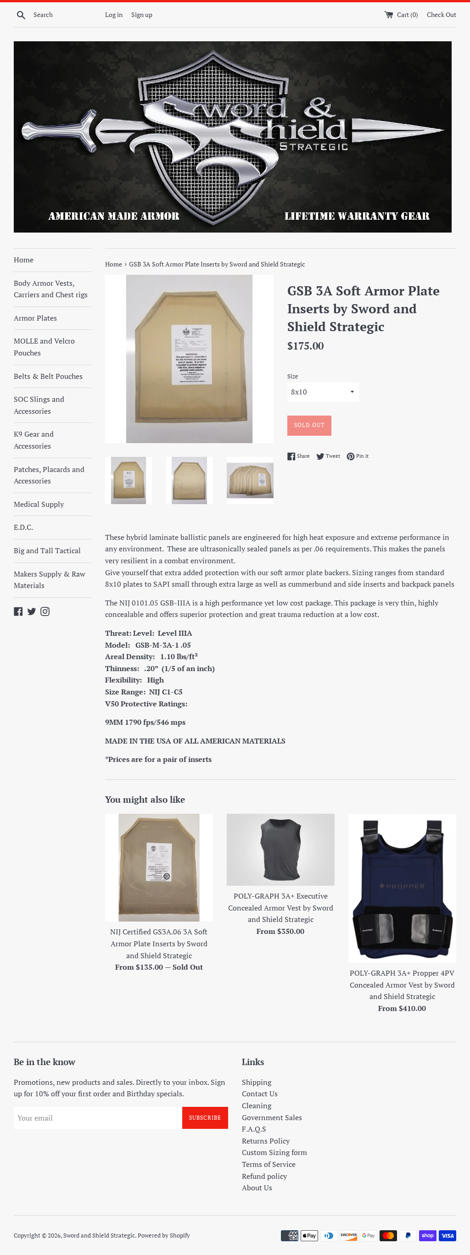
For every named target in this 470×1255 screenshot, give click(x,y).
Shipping (256, 1082)
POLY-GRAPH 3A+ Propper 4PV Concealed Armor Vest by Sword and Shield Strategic (402, 984)
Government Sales (272, 1117)
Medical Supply (39, 504)
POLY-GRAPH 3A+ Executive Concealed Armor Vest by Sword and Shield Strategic (280, 907)
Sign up (141, 14)
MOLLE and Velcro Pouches (44, 347)
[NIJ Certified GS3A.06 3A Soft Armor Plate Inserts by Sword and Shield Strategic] (159, 868)
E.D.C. (23, 527)
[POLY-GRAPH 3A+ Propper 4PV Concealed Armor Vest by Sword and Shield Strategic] (402, 888)
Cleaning (256, 1105)
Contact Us (260, 1093)
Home (24, 260)
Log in (114, 14)
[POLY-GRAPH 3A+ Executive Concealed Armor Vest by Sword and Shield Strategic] (281, 850)
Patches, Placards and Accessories (49, 475)
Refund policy (264, 1176)
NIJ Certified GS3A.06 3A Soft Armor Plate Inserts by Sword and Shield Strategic (158, 943)
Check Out (441, 14)
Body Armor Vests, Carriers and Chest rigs (51, 289)
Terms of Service (269, 1164)
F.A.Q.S (254, 1129)
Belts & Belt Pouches (48, 376)
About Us (257, 1188)
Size (292, 376)
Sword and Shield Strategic (99, 1235)
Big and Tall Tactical (47, 550)
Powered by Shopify (164, 1235)
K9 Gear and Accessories (34, 440)
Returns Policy (266, 1141)
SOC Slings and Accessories (39, 405)
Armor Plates (35, 318)
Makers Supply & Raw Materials (49, 580)
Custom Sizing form (274, 1152)
